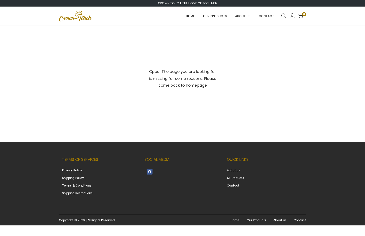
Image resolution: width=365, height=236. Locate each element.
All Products (235, 178)
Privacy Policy (72, 170)
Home (235, 220)
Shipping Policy (73, 178)
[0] (300, 16)
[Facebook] (150, 172)
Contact (233, 185)
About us (233, 170)
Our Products (256, 220)
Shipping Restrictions (77, 193)
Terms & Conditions (76, 185)
